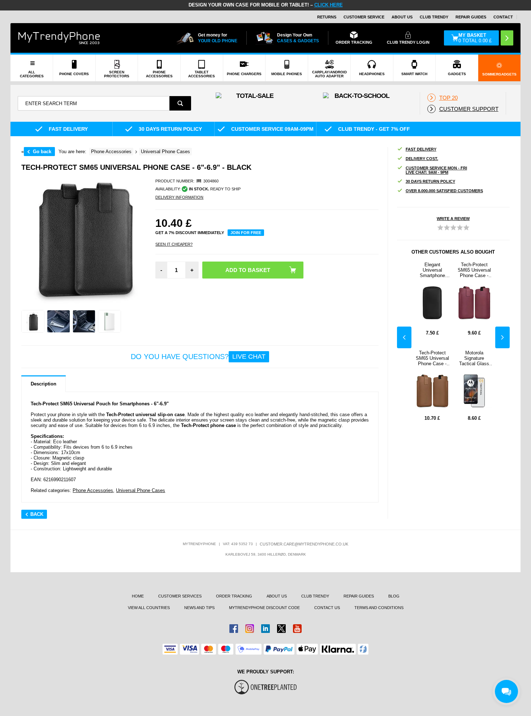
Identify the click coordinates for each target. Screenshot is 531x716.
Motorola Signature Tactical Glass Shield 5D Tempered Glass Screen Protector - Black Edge (474, 358)
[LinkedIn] (265, 628)
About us (277, 596)
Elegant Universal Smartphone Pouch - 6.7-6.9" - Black (432, 270)
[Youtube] (297, 628)
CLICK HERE (328, 5)
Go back (42, 151)
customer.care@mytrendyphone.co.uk (304, 544)
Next (502, 337)
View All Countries (149, 607)
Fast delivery (421, 149)
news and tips (199, 607)
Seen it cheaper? (174, 244)
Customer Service (364, 17)
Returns (326, 17)
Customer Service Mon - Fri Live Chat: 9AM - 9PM (436, 170)
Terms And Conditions (378, 607)
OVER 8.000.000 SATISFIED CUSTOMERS (444, 191)
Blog (394, 596)
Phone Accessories (93, 490)
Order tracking (234, 596)
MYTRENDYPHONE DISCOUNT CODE (264, 607)
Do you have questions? (198, 357)
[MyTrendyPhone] (59, 38)
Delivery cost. (422, 158)
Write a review (453, 218)
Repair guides (471, 17)
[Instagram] (249, 628)
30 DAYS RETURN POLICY (430, 181)
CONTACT (503, 17)
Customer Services (180, 596)
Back (36, 514)
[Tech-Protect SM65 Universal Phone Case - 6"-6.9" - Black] (32, 321)
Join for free (245, 232)
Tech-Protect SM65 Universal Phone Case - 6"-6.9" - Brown (432, 358)
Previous (404, 337)
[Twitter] (281, 628)
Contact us (327, 607)
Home (138, 596)
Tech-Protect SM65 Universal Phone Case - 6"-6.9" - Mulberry (474, 270)
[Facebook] (233, 628)
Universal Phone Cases (140, 490)
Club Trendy (434, 17)
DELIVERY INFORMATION (179, 197)
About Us (402, 17)
